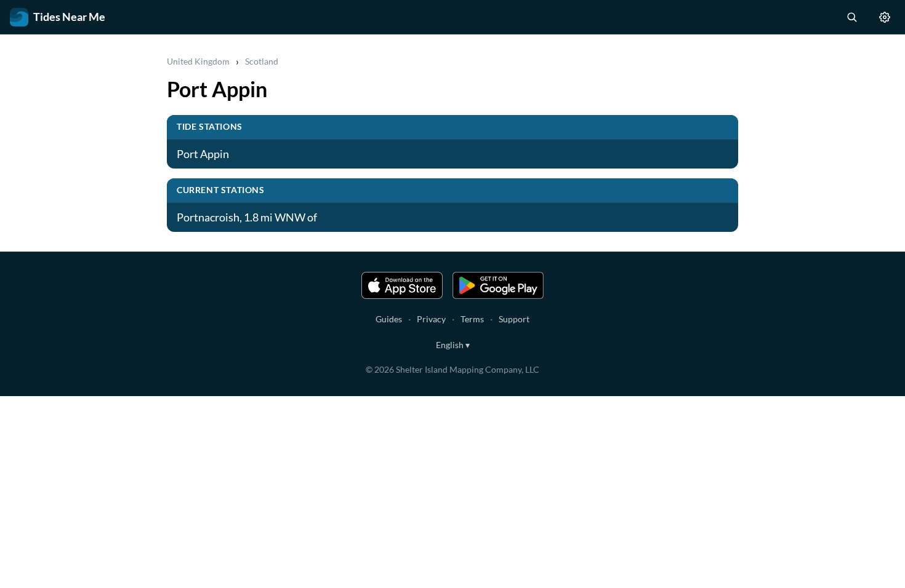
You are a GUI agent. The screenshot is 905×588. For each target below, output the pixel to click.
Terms (472, 319)
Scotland (261, 61)
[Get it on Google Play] (498, 285)
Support (514, 319)
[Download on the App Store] (402, 285)
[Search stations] (851, 17)
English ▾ (453, 345)
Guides (389, 319)
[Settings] (884, 17)
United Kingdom (198, 61)
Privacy (431, 319)
